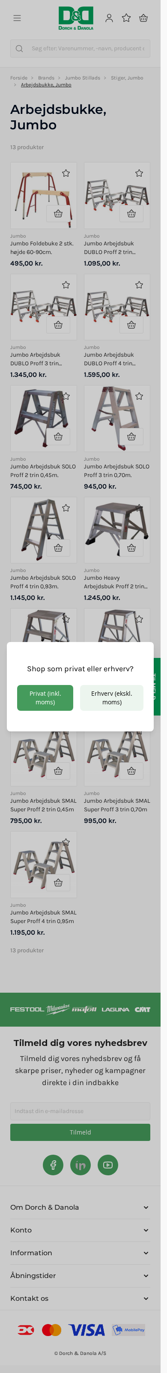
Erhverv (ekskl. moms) (111, 697)
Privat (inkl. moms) (45, 697)
